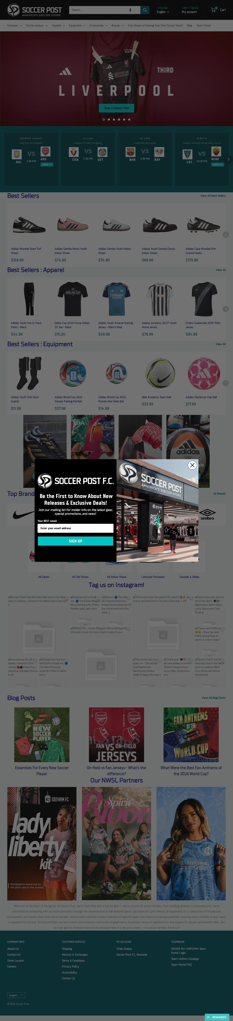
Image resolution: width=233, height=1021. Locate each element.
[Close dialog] (192, 465)
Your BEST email (47, 521)
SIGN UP (75, 541)
